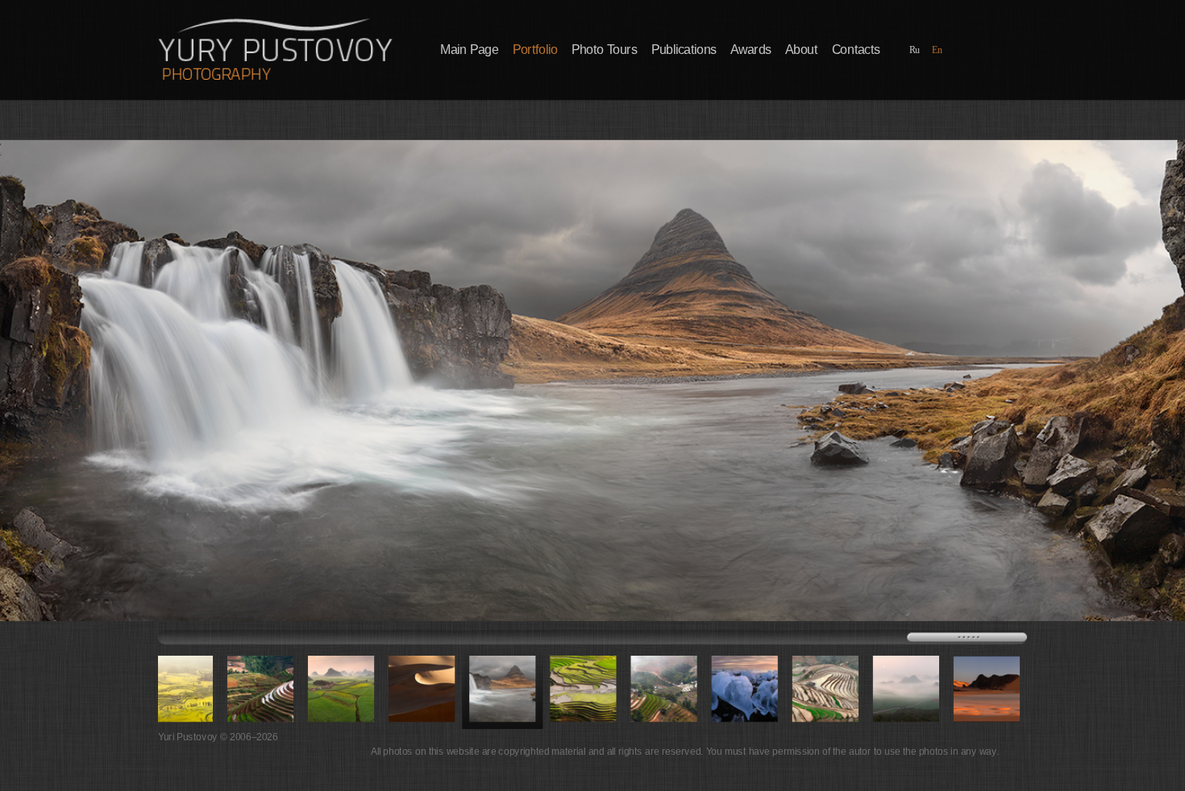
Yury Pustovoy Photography (275, 49)
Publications (684, 50)
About (801, 50)
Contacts (856, 50)
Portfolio (535, 50)
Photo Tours (604, 50)
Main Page (469, 50)
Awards (750, 50)
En (937, 49)
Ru (915, 49)
